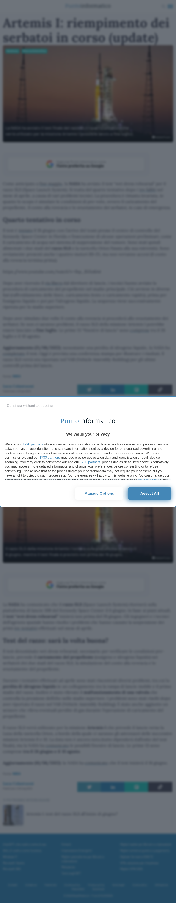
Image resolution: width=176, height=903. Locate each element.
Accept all (149, 493)
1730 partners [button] (33, 444)
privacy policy (148, 480)
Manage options (99, 493)
